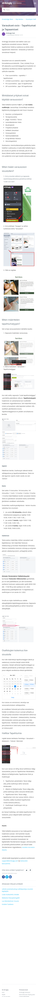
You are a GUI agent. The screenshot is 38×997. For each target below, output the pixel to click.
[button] (26, 870)
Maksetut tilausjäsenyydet (11, 898)
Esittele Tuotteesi (7, 904)
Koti (3, 992)
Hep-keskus (19, 19)
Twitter (6, 877)
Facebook (3, 877)
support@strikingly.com (10, 861)
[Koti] (7, 3)
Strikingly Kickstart (24, 992)
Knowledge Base (7, 19)
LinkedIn (10, 877)
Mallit (3, 994)
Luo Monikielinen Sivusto (10, 901)
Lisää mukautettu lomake (10, 894)
